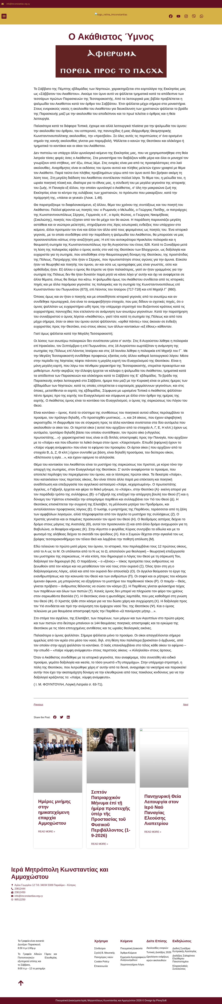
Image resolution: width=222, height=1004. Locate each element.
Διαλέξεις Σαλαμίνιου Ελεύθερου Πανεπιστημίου (183, 958)
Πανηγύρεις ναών (103, 957)
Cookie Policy (101, 961)
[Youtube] (178, 16)
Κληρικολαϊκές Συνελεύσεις (180, 967)
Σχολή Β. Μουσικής (104, 953)
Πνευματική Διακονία (131, 948)
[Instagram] (186, 16)
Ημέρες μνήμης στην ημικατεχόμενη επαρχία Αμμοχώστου (54, 812)
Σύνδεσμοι (100, 948)
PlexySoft (161, 1000)
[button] (4, 16)
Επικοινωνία (101, 966)
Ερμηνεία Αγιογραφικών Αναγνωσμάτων (133, 958)
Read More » (46, 831)
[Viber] (194, 16)
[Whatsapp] (201, 16)
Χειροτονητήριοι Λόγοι (132, 964)
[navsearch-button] (75, 16)
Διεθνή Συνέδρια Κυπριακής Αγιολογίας (184, 950)
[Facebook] (171, 16)
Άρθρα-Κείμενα (128, 953)
